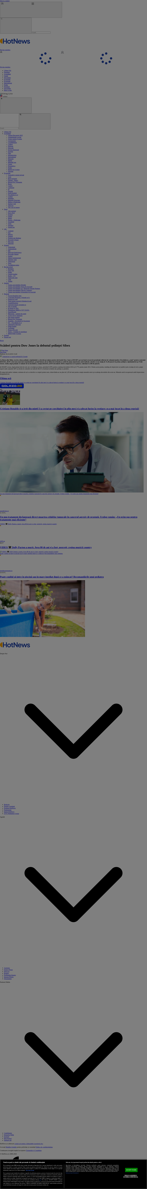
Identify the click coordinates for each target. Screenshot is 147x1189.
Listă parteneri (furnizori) (72, 1172)
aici (40, 1179)
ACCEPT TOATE (131, 1170)
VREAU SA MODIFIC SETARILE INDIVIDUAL (130, 1176)
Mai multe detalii (30, 1170)
